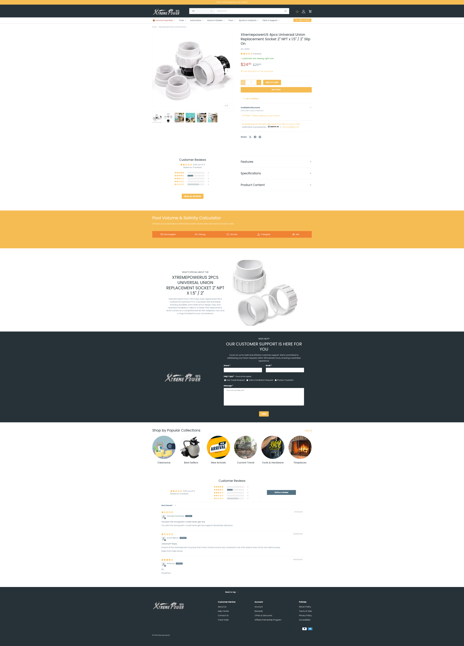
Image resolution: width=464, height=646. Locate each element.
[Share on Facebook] (255, 137)
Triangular (265, 234)
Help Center (223, 611)
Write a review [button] (281, 492)
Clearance (163, 462)
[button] (310, 11)
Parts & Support (270, 20)
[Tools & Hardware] (272, 447)
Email (268, 365)
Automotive (195, 20)
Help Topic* (237, 376)
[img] (167, 512)
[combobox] (239, 11)
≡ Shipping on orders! (261, 115)
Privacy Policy (305, 615)
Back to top (230, 592)
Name (226, 365)
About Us (222, 606)
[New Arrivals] (218, 447)
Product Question (285, 380)
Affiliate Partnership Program (268, 619)
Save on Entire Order (271, 124)
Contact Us (223, 615)
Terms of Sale (305, 611)
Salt (297, 234)
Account (259, 606)
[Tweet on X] (250, 137)
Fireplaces (300, 462)
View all (308, 430)
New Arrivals (218, 462)
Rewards (259, 611)
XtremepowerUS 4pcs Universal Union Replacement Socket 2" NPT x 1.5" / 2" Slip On (173, 27)
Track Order (223, 619)
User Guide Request (235, 380)
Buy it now (276, 90)
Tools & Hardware (273, 462)
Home (154, 27)
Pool (231, 20)
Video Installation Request (261, 380)
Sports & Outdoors (247, 20)
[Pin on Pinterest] (259, 137)
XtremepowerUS (164, 635)
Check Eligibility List (290, 127)
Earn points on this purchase (257, 71)
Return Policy (305, 606)
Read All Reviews (192, 196)
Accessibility (304, 619)
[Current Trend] (245, 447)
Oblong (201, 234)
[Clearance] (163, 447)
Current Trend (245, 462)
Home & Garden (214, 20)
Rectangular (170, 234)
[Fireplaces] (300, 447)
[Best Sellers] (191, 447)
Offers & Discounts (263, 615)
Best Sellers (191, 462)
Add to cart (272, 82)
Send (263, 414)
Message (228, 385)
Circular (233, 234)
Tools (181, 20)
